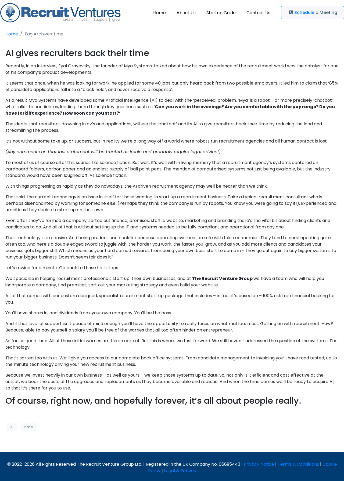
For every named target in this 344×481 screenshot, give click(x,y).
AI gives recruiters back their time (77, 53)
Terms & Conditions (298, 464)
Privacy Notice (259, 464)
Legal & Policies (180, 471)
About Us (186, 13)
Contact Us (258, 13)
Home (159, 13)
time (28, 427)
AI (11, 427)
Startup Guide (221, 13)
